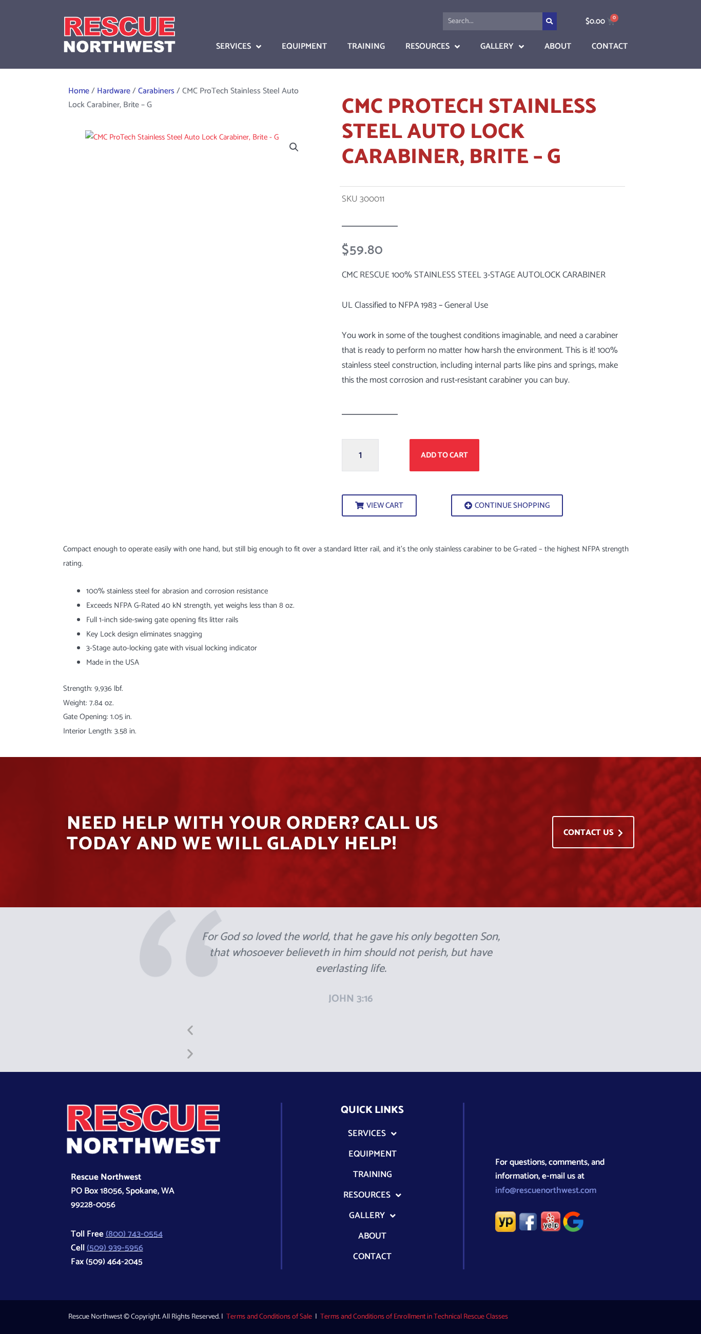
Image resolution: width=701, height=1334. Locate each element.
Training (366, 46)
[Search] (549, 21)
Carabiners (156, 91)
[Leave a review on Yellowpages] (505, 1221)
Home (78, 91)
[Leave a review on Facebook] (528, 1221)
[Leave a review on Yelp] (550, 1221)
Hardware (113, 91)
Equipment (304, 46)
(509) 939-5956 (115, 1248)
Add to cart (444, 455)
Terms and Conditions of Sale (269, 1317)
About (557, 46)
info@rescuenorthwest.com (545, 1190)
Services (233, 46)
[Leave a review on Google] (573, 1221)
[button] (294, 147)
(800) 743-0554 (134, 1234)
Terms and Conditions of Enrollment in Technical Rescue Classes (414, 1317)
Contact (610, 46)
